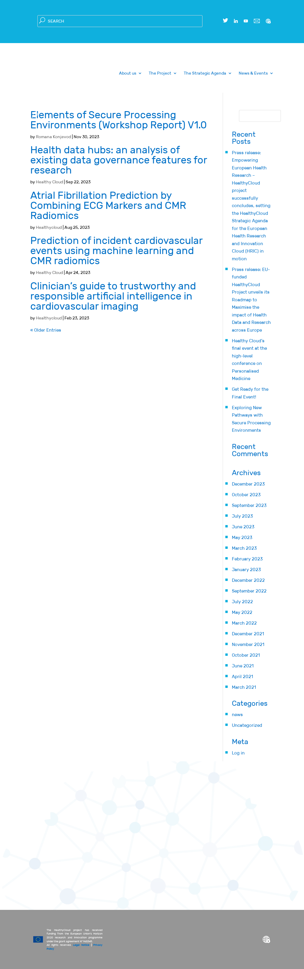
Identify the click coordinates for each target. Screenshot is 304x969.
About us (127, 73)
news (237, 714)
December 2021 (248, 633)
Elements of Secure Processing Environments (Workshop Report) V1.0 (118, 120)
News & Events (253, 73)
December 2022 (248, 580)
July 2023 (242, 516)
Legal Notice (81, 945)
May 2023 (242, 537)
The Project (160, 73)
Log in (238, 753)
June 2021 (243, 666)
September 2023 (249, 505)
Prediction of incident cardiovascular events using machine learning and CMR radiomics (116, 250)
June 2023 (243, 527)
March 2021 (244, 687)
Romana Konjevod (53, 136)
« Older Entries (45, 330)
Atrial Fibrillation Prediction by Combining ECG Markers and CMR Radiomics (108, 205)
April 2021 (242, 676)
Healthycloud (49, 227)
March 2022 (244, 623)
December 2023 (248, 484)
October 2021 (246, 655)
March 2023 (244, 548)
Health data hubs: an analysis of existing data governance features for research (118, 160)
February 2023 (247, 559)
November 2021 (248, 644)
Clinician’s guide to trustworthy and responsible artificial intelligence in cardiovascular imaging (113, 296)
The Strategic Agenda (205, 73)
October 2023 (246, 494)
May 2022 (242, 612)
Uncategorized (247, 725)
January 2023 (246, 569)
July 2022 (242, 601)
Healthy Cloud (49, 182)
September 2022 (249, 591)
